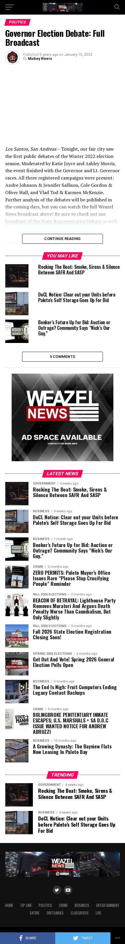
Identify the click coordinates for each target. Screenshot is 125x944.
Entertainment (107, 905)
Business (82, 905)
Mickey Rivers (40, 59)
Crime (63, 905)
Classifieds (80, 913)
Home (9, 905)
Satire (35, 913)
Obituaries (55, 913)
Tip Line (26, 905)
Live (98, 913)
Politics (45, 905)
